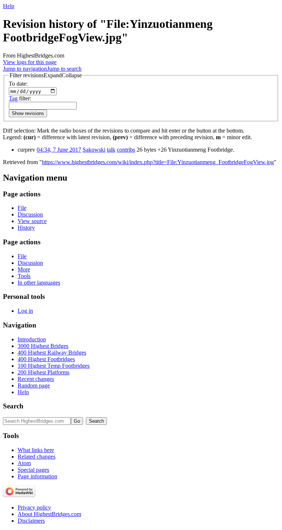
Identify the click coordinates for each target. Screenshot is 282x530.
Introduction (32, 339)
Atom (24, 463)
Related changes (36, 456)
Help (8, 6)
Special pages (33, 470)
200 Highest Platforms (43, 372)
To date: (18, 84)
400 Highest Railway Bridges (52, 352)
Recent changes (36, 379)
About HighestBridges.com (49, 514)
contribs (126, 150)
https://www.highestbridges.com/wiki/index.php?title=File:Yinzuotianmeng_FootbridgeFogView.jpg (158, 162)
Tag (13, 98)
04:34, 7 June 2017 (59, 150)
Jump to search (64, 69)
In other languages (39, 282)
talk (111, 150)
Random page (34, 385)
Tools (24, 276)
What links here (36, 450)
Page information (37, 476)
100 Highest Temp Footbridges (54, 366)
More (24, 269)
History (26, 228)
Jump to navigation (25, 69)
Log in (25, 311)
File (22, 208)
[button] (46, 75)
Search (13, 406)
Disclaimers (31, 521)
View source (32, 221)
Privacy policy (34, 507)
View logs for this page (30, 62)
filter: (20, 98)
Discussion (30, 214)
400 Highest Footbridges (46, 359)
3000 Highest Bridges (43, 346)
